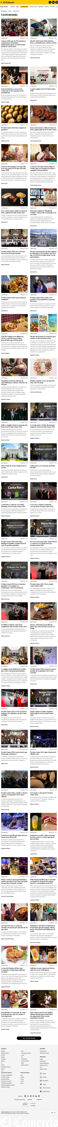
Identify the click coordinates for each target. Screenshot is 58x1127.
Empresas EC (24, 6)
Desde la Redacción (44, 1063)
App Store (30, 1099)
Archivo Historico (25, 1061)
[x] (28, 1096)
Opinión (3, 1061)
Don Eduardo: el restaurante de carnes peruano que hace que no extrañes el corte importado (13, 1014)
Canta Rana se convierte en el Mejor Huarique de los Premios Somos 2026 (13, 505)
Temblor (12, 6)
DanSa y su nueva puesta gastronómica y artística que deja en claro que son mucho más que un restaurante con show (14, 881)
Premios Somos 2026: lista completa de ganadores (13, 129)
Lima (2, 1071)
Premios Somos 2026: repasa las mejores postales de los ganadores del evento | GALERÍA (43, 671)
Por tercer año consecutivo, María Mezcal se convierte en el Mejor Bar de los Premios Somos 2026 (43, 543)
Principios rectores (5, 1077)
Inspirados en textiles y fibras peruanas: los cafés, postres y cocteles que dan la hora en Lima (42, 837)
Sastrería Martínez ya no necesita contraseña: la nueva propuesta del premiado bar (12, 91)
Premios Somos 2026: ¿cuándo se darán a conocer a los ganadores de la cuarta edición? (14, 795)
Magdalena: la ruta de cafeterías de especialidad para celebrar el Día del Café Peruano (14, 382)
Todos (41, 1059)
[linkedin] (36, 1096)
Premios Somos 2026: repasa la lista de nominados (13, 298)
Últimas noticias (5, 1053)
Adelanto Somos (44, 1065)
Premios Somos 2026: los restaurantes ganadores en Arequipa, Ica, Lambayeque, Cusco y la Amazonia (13, 586)
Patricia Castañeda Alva (36, 392)
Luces (22, 1055)
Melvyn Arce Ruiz (5, 141)
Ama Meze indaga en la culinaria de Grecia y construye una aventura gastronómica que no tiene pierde (12, 338)
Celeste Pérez (33, 272)
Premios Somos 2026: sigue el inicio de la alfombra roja (43, 753)
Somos (2, 1065)
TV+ (22, 1057)
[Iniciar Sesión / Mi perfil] (56, 2)
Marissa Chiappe (5, 102)
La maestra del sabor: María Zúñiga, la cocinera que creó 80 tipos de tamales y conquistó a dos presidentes (42, 168)
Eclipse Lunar (33, 6)
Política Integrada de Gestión (8, 1085)
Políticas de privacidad (6, 1083)
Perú (22, 1051)
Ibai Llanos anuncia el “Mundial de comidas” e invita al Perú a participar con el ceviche (43, 213)
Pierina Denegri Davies (35, 141)
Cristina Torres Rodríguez (7, 896)
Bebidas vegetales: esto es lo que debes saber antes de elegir (42, 382)
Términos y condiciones (6, 1075)
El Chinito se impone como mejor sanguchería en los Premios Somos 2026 (14, 626)
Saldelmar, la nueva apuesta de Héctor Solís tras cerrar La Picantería (42, 969)
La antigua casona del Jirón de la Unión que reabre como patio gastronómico (13, 670)
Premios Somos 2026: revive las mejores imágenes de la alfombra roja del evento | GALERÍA (14, 713)
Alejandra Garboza (34, 355)
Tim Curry (52, 6)
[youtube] (33, 1096)
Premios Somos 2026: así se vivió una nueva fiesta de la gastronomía (13, 252)
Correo (22, 1079)
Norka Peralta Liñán (6, 63)
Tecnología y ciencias (26, 1053)
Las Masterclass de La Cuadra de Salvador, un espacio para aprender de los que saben (14, 927)
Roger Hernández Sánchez (7, 938)
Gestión (22, 1077)
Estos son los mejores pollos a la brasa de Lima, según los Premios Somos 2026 (14, 212)
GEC (22, 1075)
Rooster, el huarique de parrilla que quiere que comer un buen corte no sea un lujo (42, 626)
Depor (22, 1083)
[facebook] (25, 1096)
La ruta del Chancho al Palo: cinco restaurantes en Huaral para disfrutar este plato (13, 970)
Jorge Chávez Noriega (35, 1033)
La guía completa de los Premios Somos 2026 (42, 90)
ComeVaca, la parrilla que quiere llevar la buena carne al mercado (14, 836)
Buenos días (43, 1061)
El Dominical (24, 1059)
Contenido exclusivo (5, 1067)
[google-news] (39, 1096)
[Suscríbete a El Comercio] (53, 2)
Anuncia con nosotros (6, 1081)
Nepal (17, 6)
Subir (52, 1112)
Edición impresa (25, 1065)
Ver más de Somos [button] (29, 1038)
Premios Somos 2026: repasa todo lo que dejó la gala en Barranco (14, 753)
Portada (3, 1051)
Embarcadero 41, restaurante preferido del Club (42, 467)
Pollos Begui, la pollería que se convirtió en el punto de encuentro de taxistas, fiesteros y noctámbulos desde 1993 (43, 881)
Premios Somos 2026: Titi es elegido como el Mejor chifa (41, 585)
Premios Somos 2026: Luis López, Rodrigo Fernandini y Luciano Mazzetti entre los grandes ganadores (13, 543)
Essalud (46, 6)
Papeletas (40, 6)
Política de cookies (5, 1087)
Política (3, 1057)
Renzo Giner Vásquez (35, 942)
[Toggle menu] (1, 2)
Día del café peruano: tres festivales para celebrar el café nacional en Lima (43, 337)
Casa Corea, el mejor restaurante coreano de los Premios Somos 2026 (41, 505)
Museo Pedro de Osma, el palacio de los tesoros (13, 467)
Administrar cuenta (44, 1053)
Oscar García (4, 183)
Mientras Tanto (43, 1069)
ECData (3, 1055)
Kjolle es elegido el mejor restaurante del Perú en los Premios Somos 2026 (14, 426)
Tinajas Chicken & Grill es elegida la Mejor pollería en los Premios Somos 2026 (42, 713)
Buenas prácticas (5, 1079)
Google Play (39, 1099)
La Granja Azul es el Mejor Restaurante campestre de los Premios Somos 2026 (42, 426)
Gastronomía (4, 38)
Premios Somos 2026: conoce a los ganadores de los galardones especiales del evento (42, 299)
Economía (3, 1059)
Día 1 (41, 1067)
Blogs (22, 1063)
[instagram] (31, 1096)
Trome (22, 1081)
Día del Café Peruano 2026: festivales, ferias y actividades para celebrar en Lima (43, 42)
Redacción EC (33, 100)
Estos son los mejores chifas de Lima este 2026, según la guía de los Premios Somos (43, 129)
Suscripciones (43, 1051)
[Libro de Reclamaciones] (33, 1104)
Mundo (2, 1069)
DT (1, 1063)
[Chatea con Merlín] (50, 2)
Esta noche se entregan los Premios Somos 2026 (41, 794)
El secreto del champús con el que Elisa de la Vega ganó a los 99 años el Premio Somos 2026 (13, 168)
